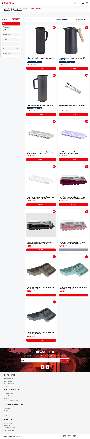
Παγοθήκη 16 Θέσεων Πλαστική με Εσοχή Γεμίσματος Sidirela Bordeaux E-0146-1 (72, 197)
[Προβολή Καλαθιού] (87, 3)
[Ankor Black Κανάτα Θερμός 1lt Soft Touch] (41, 40)
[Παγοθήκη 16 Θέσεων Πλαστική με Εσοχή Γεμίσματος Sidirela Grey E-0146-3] (41, 225)
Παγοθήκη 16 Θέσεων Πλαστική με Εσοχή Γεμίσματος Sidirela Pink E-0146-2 (72, 243)
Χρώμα (5, 39)
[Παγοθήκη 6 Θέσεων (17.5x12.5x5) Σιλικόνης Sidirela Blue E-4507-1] (73, 270)
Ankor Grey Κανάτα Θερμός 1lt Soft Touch (40, 105)
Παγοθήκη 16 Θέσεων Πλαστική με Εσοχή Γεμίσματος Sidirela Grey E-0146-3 (40, 243)
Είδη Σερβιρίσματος (24, 8)
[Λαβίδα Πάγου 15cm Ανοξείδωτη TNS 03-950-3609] (73, 88)
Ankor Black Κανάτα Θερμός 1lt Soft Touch (40, 58)
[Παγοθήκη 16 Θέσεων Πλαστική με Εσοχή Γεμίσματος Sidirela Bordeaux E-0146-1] (73, 179)
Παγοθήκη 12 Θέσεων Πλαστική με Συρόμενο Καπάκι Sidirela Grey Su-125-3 (41, 152)
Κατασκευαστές (7, 53)
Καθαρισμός (16, 19)
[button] (41, 68)
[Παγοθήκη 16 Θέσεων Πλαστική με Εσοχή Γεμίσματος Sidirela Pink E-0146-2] (73, 225)
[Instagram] (47, 367)
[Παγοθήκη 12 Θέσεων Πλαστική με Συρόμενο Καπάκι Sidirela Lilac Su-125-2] (73, 134)
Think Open (18, 436)
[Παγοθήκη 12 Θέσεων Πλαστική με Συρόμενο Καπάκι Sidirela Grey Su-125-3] (41, 134)
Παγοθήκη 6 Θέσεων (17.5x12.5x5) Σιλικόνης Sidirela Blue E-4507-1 (73, 288)
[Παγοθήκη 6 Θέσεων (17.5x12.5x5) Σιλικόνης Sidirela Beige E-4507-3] (41, 270)
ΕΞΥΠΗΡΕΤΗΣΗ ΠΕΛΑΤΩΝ (13, 404)
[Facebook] (42, 367)
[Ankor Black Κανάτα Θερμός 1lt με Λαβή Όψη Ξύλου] (73, 40)
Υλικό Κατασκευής (7, 34)
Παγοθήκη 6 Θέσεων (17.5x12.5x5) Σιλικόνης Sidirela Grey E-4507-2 (41, 333)
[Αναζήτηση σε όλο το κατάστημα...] (83, 3)
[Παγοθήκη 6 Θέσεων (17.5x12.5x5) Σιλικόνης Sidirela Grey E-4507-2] (41, 315)
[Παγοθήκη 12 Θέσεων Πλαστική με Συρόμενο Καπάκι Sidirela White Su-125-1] (41, 179)
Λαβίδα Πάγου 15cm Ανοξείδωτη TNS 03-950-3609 (72, 106)
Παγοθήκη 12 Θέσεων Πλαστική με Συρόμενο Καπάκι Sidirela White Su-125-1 (41, 197)
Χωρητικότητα (6, 44)
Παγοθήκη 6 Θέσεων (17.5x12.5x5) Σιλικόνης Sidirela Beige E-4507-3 (41, 288)
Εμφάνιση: (80, 19)
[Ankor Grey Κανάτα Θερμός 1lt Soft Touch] (41, 88)
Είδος (4, 24)
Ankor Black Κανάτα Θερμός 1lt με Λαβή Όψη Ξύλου (72, 58)
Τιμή (4, 48)
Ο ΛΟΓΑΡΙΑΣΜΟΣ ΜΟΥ (12, 390)
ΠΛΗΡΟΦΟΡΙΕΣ (9, 375)
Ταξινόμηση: (58, 19)
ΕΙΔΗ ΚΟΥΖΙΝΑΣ (14, 8)
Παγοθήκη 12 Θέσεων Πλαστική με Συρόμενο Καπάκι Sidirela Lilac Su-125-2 (73, 152)
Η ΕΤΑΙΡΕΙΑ (8, 419)
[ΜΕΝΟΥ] (75, 3)
